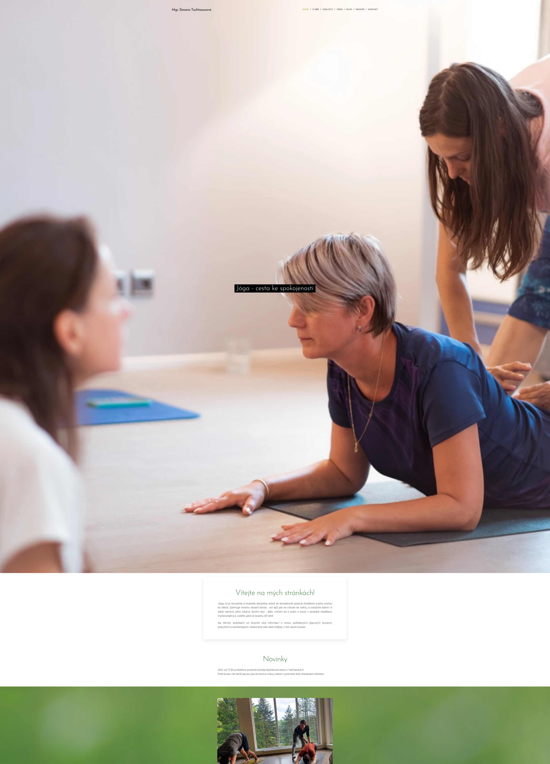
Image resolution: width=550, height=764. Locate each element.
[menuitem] (306, 9)
